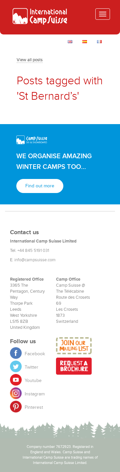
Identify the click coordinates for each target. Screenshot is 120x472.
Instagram (34, 394)
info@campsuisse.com (35, 260)
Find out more (39, 186)
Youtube (32, 380)
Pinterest (33, 407)
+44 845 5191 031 (33, 250)
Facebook (34, 354)
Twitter (30, 367)
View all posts (30, 60)
